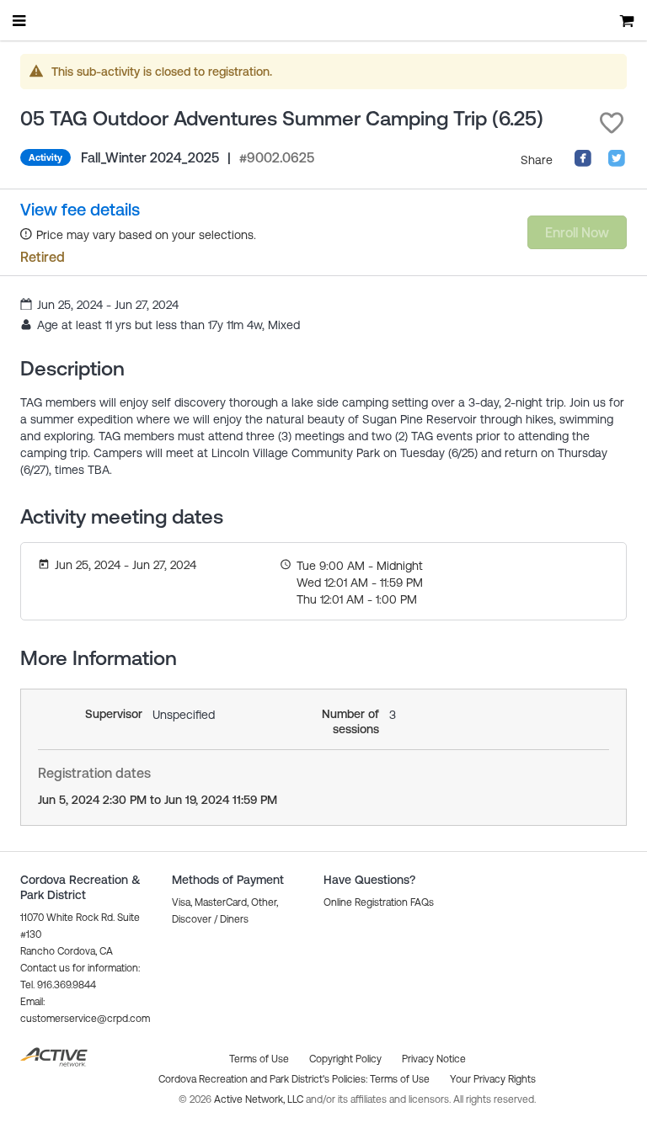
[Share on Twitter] (617, 163)
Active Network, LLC (260, 1099)
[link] (80, 210)
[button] (611, 123)
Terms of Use (400, 1079)
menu (20, 20)
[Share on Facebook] (583, 163)
